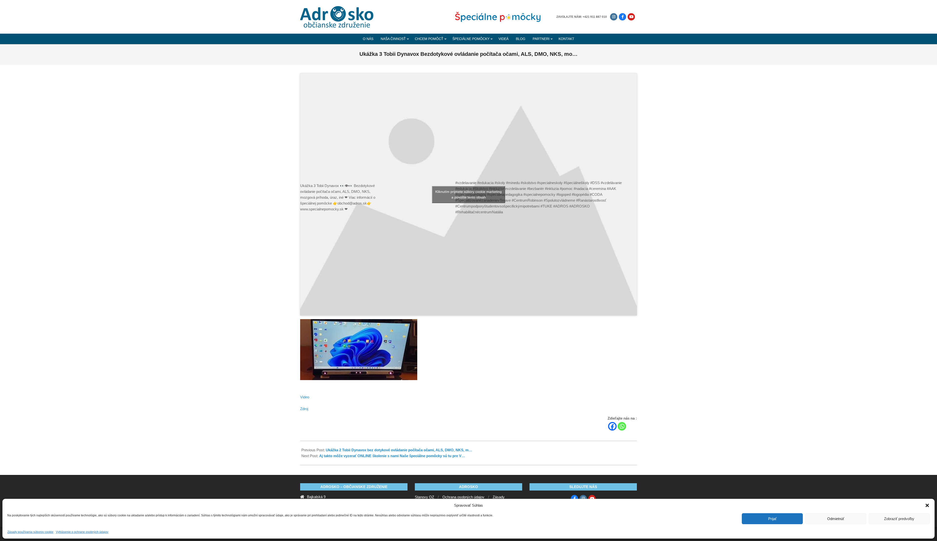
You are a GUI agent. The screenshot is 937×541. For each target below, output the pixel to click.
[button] (927, 505)
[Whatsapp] (622, 426)
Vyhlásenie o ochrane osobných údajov (82, 532)
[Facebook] (612, 426)
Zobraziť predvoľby (899, 519)
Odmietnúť (835, 519)
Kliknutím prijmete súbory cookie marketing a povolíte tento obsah (468, 194)
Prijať (772, 519)
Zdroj (304, 409)
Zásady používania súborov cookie (30, 532)
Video (304, 397)
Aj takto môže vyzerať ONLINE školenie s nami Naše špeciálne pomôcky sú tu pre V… (392, 456)
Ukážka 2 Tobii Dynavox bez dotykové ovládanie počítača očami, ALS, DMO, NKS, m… (399, 450)
